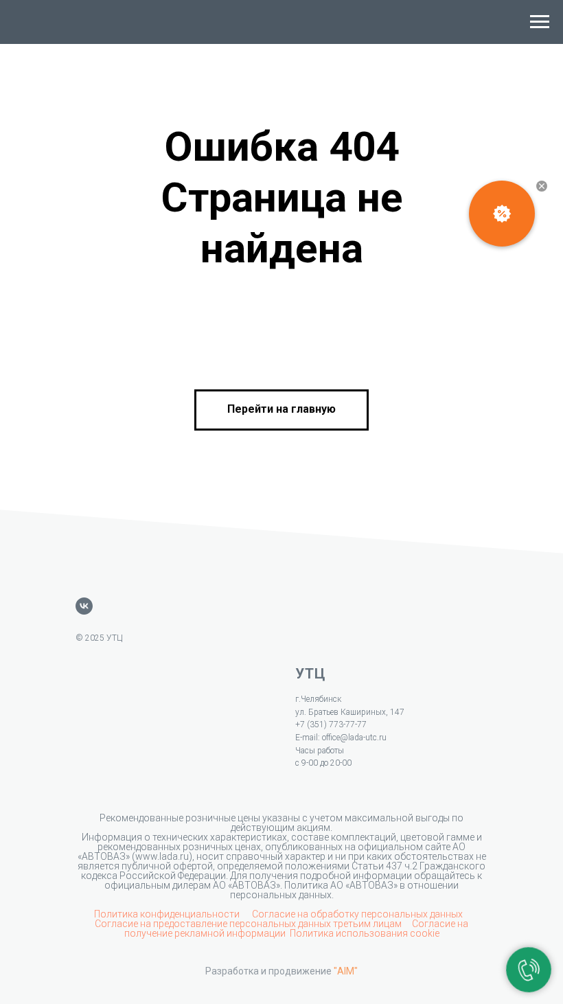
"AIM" (346, 971)
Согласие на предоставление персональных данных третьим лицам (249, 923)
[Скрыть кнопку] (541, 186)
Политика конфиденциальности (168, 914)
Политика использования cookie (364, 933)
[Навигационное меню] (539, 22)
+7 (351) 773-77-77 (331, 724)
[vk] (84, 606)
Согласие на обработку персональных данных (357, 914)
